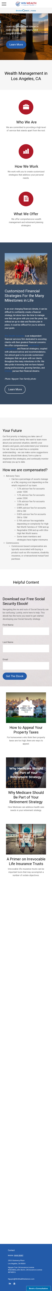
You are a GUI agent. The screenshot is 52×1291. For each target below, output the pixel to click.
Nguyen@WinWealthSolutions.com (21, 1279)
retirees (9, 371)
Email (5, 659)
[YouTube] (14, 1283)
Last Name (8, 642)
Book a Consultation (38, 1288)
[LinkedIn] (10, 1283)
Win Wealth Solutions (14, 336)
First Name (8, 625)
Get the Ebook (14, 676)
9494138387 (18, 1255)
